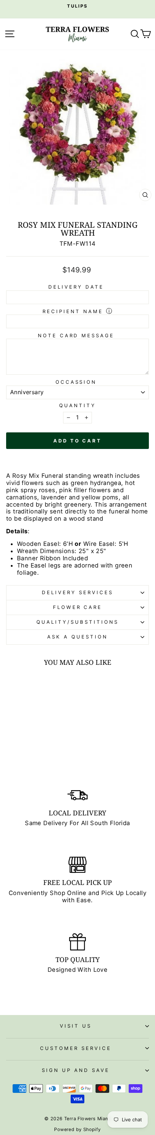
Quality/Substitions (77, 622)
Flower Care (77, 607)
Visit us (76, 1026)
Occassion (76, 382)
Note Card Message (76, 335)
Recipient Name (73, 311)
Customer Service (75, 1048)
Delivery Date (76, 287)
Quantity (77, 405)
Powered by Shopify (77, 1129)
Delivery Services (77, 592)
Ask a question (77, 637)
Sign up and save (76, 1070)
